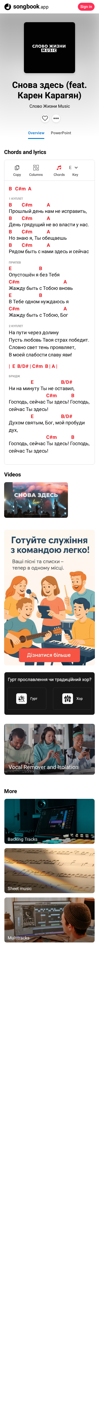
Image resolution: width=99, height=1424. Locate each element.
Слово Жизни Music (49, 106)
